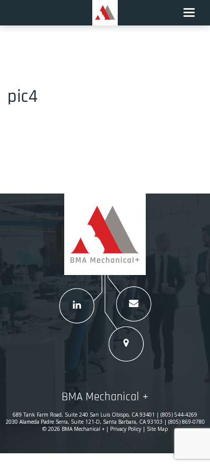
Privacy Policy (125, 428)
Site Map (157, 428)
